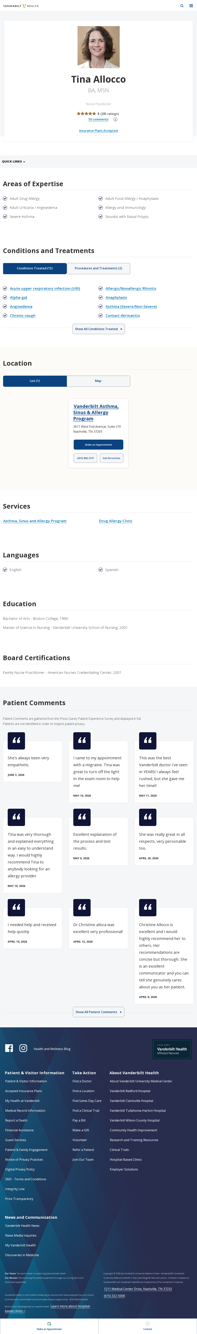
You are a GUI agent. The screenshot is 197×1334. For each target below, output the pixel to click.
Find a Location (83, 1091)
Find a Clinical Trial (86, 1110)
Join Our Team (83, 1159)
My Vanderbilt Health (20, 1245)
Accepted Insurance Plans (23, 1091)
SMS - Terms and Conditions (25, 1179)
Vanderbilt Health (16, 8)
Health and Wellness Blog (52, 1049)
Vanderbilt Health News (22, 1226)
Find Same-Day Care (87, 1101)
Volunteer (80, 1140)
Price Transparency (19, 1199)
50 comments (98, 119)
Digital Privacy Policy (20, 1169)
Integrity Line (15, 1189)
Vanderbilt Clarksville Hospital (131, 1101)
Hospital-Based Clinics (126, 1159)
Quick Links (12, 161)
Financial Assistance (19, 1130)
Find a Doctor (82, 1081)
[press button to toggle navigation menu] (191, 5)
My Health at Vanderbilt (22, 1101)
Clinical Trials (119, 1150)
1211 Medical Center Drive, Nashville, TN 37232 (138, 1289)
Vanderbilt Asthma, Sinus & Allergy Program (96, 412)
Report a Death (16, 1120)
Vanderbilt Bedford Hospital (130, 1091)
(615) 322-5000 (114, 1296)
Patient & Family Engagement (26, 1150)
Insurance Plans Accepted (98, 131)
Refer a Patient (83, 1150)
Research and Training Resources (134, 1140)
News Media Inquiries (20, 1235)
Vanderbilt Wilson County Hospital (134, 1120)
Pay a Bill (79, 1120)
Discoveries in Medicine (22, 1255)
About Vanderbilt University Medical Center (141, 1081)
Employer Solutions (124, 1169)
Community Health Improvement (133, 1130)
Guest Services (15, 1140)
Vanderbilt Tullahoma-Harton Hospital (138, 1110)
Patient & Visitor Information (26, 1081)
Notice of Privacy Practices (24, 1159)
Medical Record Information (25, 1110)
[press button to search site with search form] (182, 5)
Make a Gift (81, 1130)
